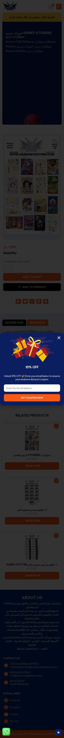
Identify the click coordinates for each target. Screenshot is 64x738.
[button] (59, 338)
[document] (32, 369)
